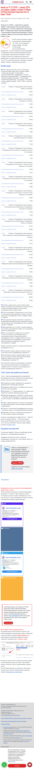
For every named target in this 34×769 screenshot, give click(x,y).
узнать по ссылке (16, 468)
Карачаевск (29, 735)
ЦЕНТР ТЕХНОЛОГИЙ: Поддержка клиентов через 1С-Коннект (16, 718)
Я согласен (17, 766)
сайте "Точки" (11, 424)
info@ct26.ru (8, 715)
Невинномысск (19, 730)
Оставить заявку (8, 623)
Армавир (16, 737)
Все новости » (5, 479)
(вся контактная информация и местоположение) (13, 721)
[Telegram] (3, 557)
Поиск (27, 1)
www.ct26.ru (17, 715)
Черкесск (23, 735)
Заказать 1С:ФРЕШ (17, 463)
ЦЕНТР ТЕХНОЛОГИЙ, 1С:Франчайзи (14, 508)
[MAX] (3, 508)
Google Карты (18, 672)
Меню (30, 1)
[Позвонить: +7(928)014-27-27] (4, 764)
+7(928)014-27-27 (18, 2)
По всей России (7, 727)
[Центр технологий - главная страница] (2, 2)
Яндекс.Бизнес (10, 672)
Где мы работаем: (5, 724)
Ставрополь (26, 730)
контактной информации (14, 615)
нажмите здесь (11, 761)
